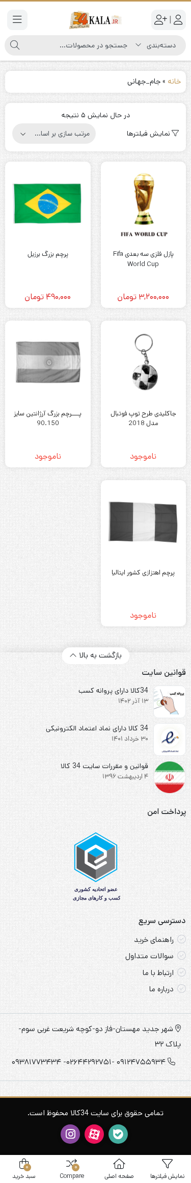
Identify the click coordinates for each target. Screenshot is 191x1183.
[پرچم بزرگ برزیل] (48, 204)
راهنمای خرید (154, 939)
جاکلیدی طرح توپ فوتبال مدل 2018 (143, 419)
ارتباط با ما (158, 972)
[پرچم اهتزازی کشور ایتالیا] (143, 523)
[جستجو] (15, 45)
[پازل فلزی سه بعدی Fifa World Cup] (143, 204)
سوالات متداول (149, 956)
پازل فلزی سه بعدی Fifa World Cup (143, 259)
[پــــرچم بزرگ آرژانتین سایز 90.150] (48, 363)
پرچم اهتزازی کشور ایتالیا (143, 572)
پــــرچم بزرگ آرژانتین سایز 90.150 (47, 419)
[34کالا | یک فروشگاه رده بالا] (95, 19)
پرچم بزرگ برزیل (48, 254)
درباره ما (161, 989)
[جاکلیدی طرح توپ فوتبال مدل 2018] (143, 363)
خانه (174, 81)
